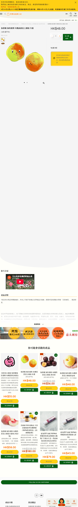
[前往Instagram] (37, 495)
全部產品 (3, 24)
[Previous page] (7, 62)
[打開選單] (1, 14)
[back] (5, 14)
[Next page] (45, 62)
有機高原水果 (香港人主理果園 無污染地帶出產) (33, 24)
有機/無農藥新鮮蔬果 (13, 24)
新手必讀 (62, 20)
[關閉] (75, 2)
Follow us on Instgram (39, 482)
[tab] (24, 82)
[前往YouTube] (41, 495)
